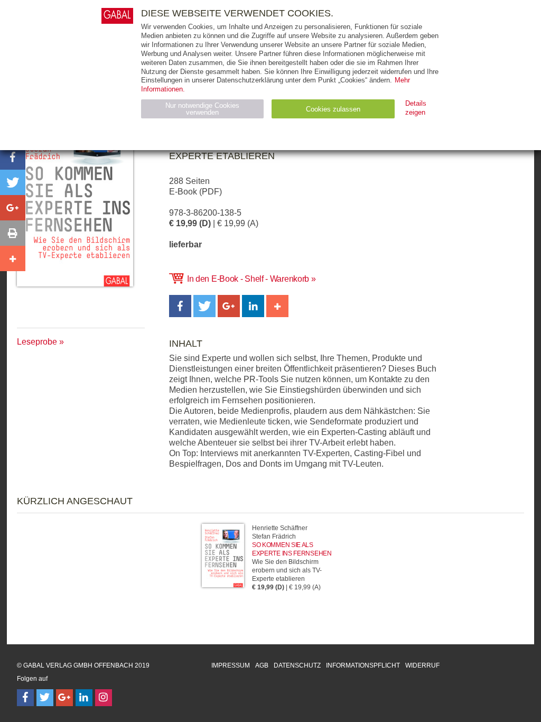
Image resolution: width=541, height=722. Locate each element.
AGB (261, 665)
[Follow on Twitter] (44, 697)
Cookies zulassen (333, 109)
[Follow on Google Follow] (64, 697)
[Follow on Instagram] (103, 697)
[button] (180, 306)
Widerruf (422, 665)
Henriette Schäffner (279, 528)
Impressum (230, 665)
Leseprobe (37, 341)
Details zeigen (415, 107)
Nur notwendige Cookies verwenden (202, 108)
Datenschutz (297, 665)
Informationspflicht (363, 665)
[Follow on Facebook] (25, 697)
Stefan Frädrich (274, 536)
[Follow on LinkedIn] (84, 697)
